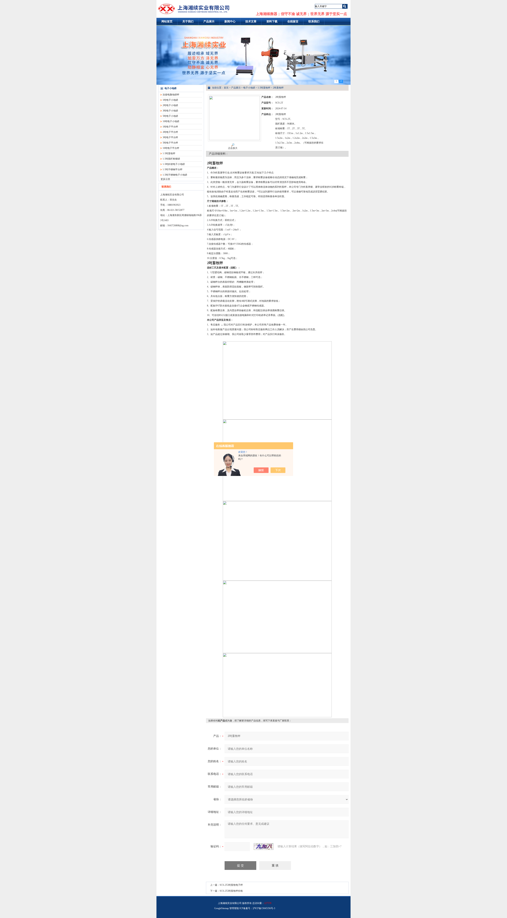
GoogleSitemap (221, 908)
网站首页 (166, 21)
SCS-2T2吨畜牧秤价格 (231, 890)
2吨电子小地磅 (170, 105)
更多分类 (165, 179)
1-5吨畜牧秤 (169, 153)
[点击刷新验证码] (264, 846)
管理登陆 (234, 908)
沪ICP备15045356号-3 (264, 908)
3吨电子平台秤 (170, 137)
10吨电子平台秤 (171, 148)
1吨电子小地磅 (170, 100)
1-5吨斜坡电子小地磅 (174, 164)
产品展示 (208, 21)
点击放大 (232, 148)
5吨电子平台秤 (170, 142)
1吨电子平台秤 (170, 126)
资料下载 (271, 21)
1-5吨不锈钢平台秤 (172, 169)
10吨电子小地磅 (171, 121)
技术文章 (250, 21)
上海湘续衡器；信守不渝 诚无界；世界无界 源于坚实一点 (301, 14)
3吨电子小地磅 (170, 110)
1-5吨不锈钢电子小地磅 (175, 174)
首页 (226, 87)
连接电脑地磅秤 (171, 94)
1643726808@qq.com (177, 225)
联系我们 (313, 21)
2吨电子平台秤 (170, 132)
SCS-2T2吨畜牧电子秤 (231, 885)
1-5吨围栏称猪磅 (171, 158)
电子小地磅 (170, 88)
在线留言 (292, 21)
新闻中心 (229, 21)
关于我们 (187, 21)
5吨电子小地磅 (170, 116)
